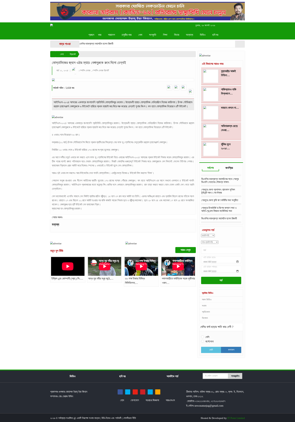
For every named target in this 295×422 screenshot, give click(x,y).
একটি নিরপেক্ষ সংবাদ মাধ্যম (88, 418)
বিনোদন (205, 318)
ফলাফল (231, 349)
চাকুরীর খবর (127, 34)
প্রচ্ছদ (91, 34)
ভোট (211, 349)
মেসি (207, 337)
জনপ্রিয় (229, 167)
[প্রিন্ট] (191, 91)
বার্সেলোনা (209, 341)
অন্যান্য (190, 34)
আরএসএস (170, 400)
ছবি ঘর (215, 34)
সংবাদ (204, 305)
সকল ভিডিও (207, 299)
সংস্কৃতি (153, 34)
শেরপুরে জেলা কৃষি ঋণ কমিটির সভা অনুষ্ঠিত (219, 200)
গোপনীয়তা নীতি (129, 418)
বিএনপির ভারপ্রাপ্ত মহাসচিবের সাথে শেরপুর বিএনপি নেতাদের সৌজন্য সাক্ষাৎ (220, 180)
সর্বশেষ (210, 167)
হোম (122, 400)
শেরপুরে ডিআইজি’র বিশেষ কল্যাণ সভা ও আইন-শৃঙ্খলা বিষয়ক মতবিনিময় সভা (219, 209)
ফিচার (177, 34)
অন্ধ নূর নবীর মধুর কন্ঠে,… (100, 278)
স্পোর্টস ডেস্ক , (85, 70)
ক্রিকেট (73, 54)
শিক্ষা (165, 34)
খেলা (140, 34)
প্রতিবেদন (206, 312)
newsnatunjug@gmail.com (208, 405)
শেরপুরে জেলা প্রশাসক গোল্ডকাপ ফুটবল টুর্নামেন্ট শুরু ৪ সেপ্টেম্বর (218, 191)
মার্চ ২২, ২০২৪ (62, 70)
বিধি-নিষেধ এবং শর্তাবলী (112, 418)
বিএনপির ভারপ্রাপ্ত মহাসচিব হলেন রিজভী (87, 43)
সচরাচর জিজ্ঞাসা (153, 400)
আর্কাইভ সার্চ (172, 376)
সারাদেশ (112, 34)
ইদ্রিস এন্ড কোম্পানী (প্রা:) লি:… (67, 278)
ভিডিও (203, 34)
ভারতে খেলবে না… (230, 107)
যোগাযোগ (135, 400)
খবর (100, 34)
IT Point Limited (236, 418)
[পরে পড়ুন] (183, 87)
